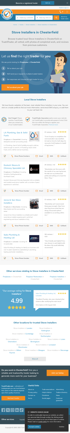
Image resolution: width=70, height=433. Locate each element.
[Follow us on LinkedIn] (17, 410)
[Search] (56, 17)
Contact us (31, 395)
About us (31, 389)
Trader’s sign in (64, 8)
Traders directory (61, 392)
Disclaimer (45, 395)
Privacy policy (32, 392)
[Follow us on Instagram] (12, 410)
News (58, 395)
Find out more (53, 125)
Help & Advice (46, 392)
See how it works (13, 398)
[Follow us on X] (8, 410)
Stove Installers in (22, 328)
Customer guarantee (59, 399)
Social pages (46, 398)
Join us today (57, 372)
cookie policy (42, 422)
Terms (30, 398)
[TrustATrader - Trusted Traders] (7, 11)
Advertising (60, 389)
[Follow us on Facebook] (3, 410)
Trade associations (48, 389)
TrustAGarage (24, 419)
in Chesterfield (12, 276)
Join (47, 3)
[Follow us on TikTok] (22, 410)
